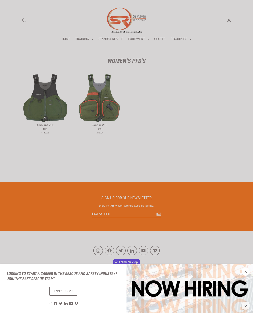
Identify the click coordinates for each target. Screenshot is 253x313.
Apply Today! (63, 291)
